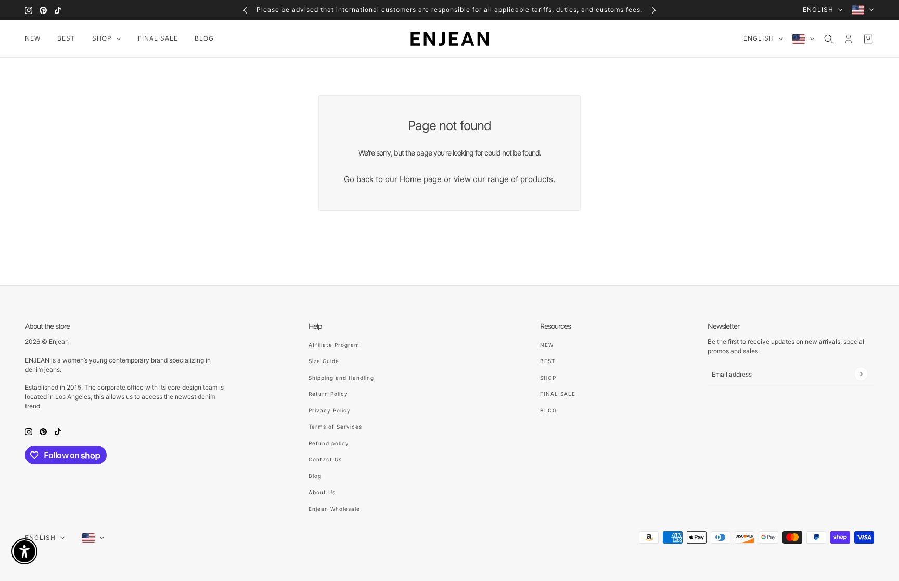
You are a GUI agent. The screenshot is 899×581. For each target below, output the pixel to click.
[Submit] (861, 374)
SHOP (548, 378)
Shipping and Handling (341, 378)
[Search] (828, 39)
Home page (421, 179)
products (536, 179)
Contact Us (325, 459)
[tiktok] (58, 10)
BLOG (548, 410)
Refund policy (329, 443)
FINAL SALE (557, 394)
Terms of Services (335, 426)
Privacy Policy (330, 410)
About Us (322, 492)
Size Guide (324, 361)
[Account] (848, 39)
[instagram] (28, 10)
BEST (547, 361)
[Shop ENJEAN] (450, 39)
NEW (547, 345)
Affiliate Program (334, 345)
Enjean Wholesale (334, 509)
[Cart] (868, 39)
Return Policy (328, 394)
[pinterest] (43, 10)
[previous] (245, 10)
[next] (654, 10)
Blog (315, 476)
